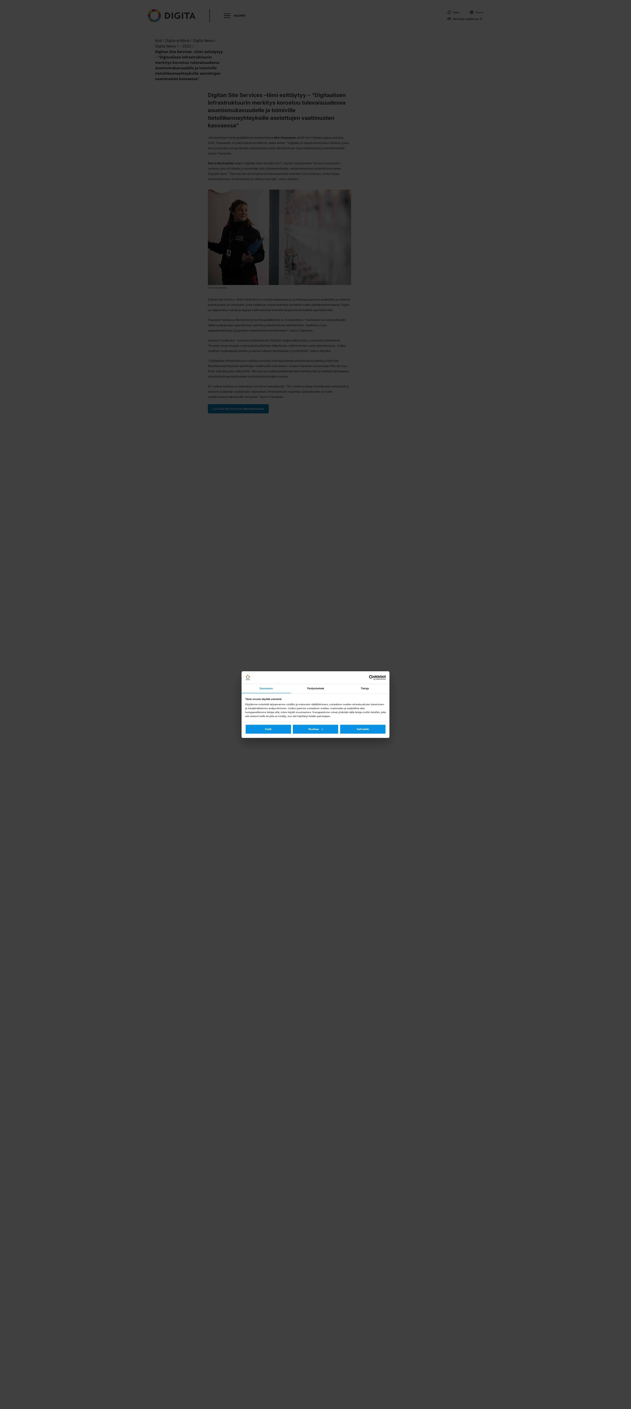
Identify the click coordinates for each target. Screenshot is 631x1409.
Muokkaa (313, 729)
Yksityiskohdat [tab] (315, 688)
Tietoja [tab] (365, 688)
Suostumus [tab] (266, 688)
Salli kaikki (363, 729)
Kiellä (268, 729)
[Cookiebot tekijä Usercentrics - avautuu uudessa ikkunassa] (371, 677)
